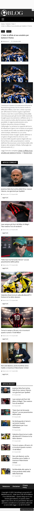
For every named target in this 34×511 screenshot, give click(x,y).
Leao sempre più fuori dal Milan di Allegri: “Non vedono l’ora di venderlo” (15, 225)
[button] (32, 19)
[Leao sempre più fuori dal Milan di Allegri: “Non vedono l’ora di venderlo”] (17, 211)
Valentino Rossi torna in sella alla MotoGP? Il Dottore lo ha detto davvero (16, 296)
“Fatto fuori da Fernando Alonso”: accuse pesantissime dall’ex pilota (15, 261)
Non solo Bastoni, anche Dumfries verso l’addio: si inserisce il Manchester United (15, 367)
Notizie (9, 31)
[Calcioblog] (12, 13)
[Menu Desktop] (3, 19)
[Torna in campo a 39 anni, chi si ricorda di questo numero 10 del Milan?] (17, 317)
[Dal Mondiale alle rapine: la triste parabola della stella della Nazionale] (5, 471)
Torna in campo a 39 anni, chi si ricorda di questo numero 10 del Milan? (15, 331)
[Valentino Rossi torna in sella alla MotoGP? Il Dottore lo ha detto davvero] (17, 282)
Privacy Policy (25, 486)
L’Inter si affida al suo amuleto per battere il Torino (17, 152)
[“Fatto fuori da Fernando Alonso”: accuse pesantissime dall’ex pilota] (17, 246)
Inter (3, 31)
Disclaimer (16, 486)
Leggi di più (5, 197)
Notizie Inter (28, 153)
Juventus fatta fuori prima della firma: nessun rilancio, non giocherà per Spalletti (16, 190)
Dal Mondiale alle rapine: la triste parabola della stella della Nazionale (21, 471)
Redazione (6, 486)
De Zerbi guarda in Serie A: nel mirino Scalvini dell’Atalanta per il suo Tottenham (21, 424)
